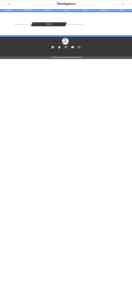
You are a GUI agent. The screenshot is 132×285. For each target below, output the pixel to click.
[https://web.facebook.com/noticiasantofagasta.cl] (52, 48)
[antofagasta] (66, 6)
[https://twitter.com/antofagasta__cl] (59, 48)
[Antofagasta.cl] (9, 5)
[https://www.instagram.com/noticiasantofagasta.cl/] (65, 48)
